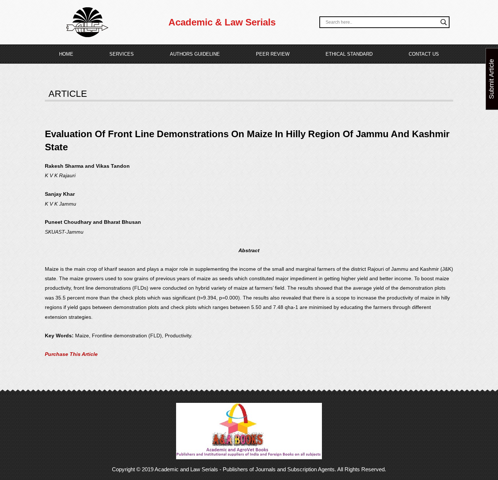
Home (66, 54)
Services (121, 54)
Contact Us (424, 54)
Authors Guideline (195, 54)
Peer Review (272, 54)
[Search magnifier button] (444, 22)
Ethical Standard (349, 54)
